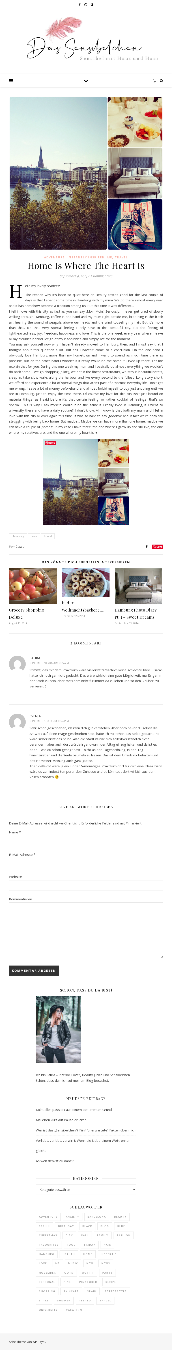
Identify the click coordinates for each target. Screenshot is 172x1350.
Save (159, 546)
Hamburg (18, 536)
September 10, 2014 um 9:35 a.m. (49, 663)
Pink (67, 1281)
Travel (121, 257)
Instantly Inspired (86, 257)
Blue (121, 1226)
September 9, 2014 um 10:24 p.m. (49, 721)
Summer (64, 1300)
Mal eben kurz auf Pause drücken (61, 1120)
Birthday (66, 1226)
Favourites (49, 1244)
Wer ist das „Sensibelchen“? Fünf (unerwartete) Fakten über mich (85, 1130)
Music (73, 1263)
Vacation (74, 1309)
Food (71, 1244)
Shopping (47, 1291)
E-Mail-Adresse (22, 854)
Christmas (48, 1235)
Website (15, 876)
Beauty (120, 1216)
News (105, 1263)
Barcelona (97, 1216)
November (47, 1272)
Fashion (124, 1235)
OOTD (69, 1272)
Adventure (54, 257)
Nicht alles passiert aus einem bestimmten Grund (74, 1109)
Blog (105, 1226)
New (89, 1263)
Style (44, 1300)
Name (15, 832)
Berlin (44, 1226)
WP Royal (38, 1342)
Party (107, 1272)
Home (87, 1254)
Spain (92, 1291)
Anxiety (72, 1216)
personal (47, 1281)
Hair (107, 1244)
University (48, 1309)
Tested (85, 1300)
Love (34, 536)
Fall (85, 1235)
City (69, 1235)
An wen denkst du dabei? (55, 1161)
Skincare (71, 1291)
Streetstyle (116, 1291)
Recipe (110, 1281)
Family (102, 1235)
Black (87, 1226)
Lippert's (109, 1254)
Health (69, 1254)
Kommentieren (20, 899)
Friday (89, 1244)
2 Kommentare (101, 276)
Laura (20, 546)
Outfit (88, 1272)
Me (109, 257)
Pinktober (88, 1281)
